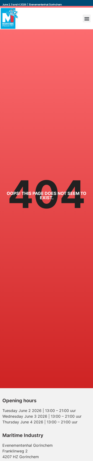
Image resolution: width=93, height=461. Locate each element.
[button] (87, 18)
